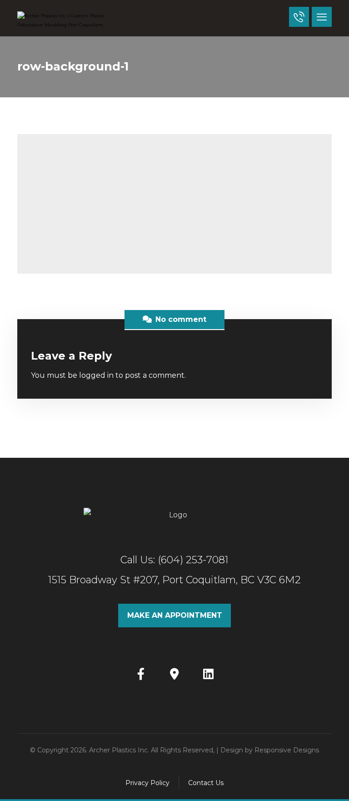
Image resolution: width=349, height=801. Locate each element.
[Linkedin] (208, 674)
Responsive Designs (286, 750)
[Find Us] (174, 674)
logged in (96, 375)
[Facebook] (141, 674)
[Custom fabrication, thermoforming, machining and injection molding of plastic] (62, 20)
